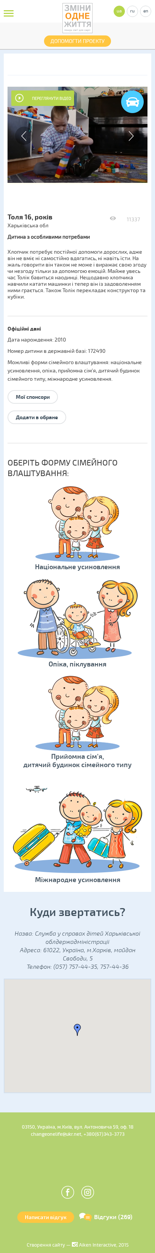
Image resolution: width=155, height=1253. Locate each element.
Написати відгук (46, 1217)
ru (132, 11)
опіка (49, 371)
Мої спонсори (33, 397)
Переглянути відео (51, 98)
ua (119, 11)
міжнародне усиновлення (79, 379)
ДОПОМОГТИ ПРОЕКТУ (77, 41)
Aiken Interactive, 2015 (103, 1245)
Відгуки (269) (113, 1217)
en (145, 11)
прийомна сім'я (77, 371)
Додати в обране (37, 417)
